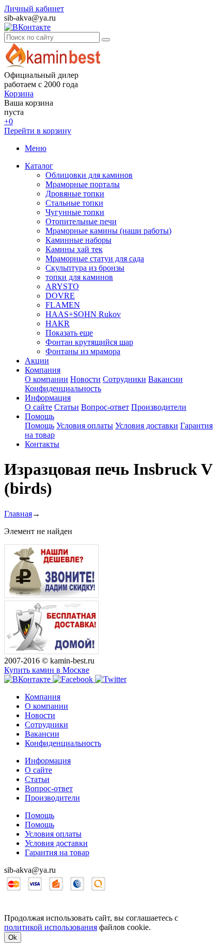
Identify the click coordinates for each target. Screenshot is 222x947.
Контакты (42, 444)
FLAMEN (62, 305)
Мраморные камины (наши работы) (108, 230)
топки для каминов (79, 277)
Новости (85, 379)
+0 (8, 121)
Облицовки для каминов (89, 175)
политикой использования (50, 927)
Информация (48, 397)
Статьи (66, 407)
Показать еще (69, 332)
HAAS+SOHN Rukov (83, 314)
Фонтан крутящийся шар (89, 342)
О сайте (38, 407)
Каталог (39, 165)
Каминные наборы (78, 240)
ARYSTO (62, 286)
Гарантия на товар (57, 852)
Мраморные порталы (82, 184)
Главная (18, 513)
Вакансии (165, 379)
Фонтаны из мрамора (82, 351)
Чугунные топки (74, 212)
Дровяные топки (74, 193)
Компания (42, 369)
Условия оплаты (84, 425)
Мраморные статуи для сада (94, 258)
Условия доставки (146, 425)
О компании (46, 379)
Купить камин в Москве (46, 670)
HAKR (57, 323)
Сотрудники (124, 379)
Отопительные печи (81, 221)
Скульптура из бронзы (84, 267)
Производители (158, 407)
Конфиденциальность (63, 388)
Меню (35, 148)
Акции (37, 360)
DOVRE (60, 295)
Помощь (39, 416)
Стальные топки (74, 202)
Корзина (19, 93)
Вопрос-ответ (105, 407)
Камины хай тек (74, 249)
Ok (12, 937)
